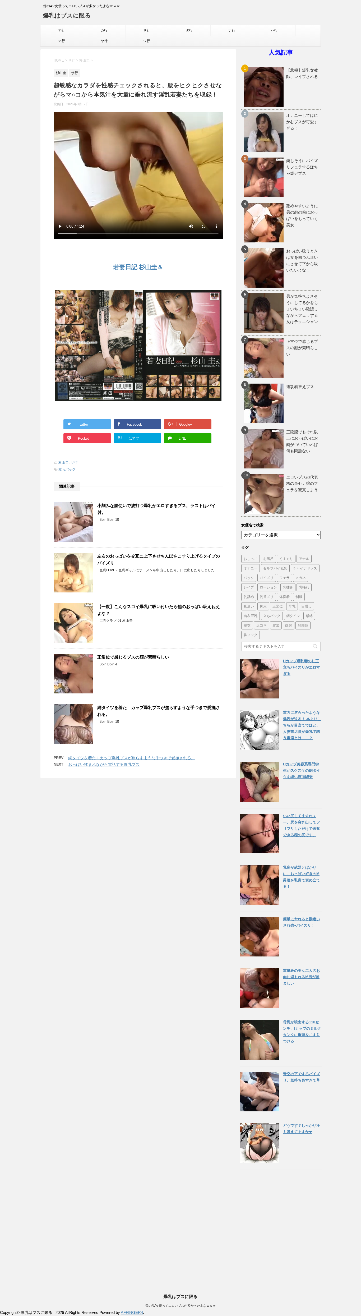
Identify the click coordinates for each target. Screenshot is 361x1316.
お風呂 (268, 558)
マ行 (61, 41)
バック (249, 578)
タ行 (189, 30)
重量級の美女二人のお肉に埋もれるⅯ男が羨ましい (301, 976)
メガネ (300, 578)
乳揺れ (304, 587)
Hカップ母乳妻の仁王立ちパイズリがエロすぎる (301, 667)
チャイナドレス (305, 568)
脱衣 (247, 625)
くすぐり (286, 558)
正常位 (277, 606)
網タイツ (293, 616)
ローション (268, 587)
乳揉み (288, 587)
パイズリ (267, 578)
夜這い (249, 606)
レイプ (249, 587)
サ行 (146, 30)
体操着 (284, 597)
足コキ (261, 625)
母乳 (292, 606)
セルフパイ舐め (275, 568)
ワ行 (146, 41)
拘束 (263, 606)
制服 (298, 597)
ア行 (61, 30)
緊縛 (309, 616)
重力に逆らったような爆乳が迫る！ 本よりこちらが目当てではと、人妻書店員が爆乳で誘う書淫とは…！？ (302, 725)
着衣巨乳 (250, 616)
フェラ (284, 578)
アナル (304, 558)
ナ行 (231, 30)
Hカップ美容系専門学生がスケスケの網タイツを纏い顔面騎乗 (301, 770)
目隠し (306, 606)
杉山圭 (63, 462)
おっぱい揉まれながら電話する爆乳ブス (104, 764)
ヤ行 (104, 41)
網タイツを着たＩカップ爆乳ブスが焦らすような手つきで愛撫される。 (131, 758)
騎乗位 (303, 625)
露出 (275, 625)
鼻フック (250, 635)
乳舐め (249, 597)
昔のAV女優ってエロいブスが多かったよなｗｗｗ (180, 1306)
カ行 (104, 30)
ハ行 (274, 30)
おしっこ (250, 558)
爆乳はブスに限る (67, 15)
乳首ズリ (267, 597)
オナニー (250, 568)
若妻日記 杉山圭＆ (138, 267)
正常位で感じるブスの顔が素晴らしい (133, 657)
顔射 (288, 625)
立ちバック (67, 469)
